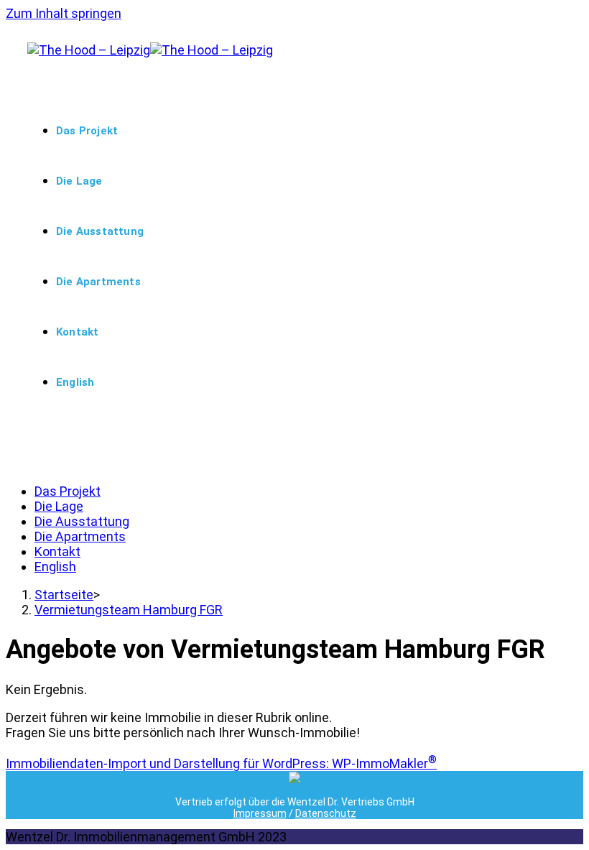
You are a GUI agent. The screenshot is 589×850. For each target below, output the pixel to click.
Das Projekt (67, 491)
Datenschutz (325, 813)
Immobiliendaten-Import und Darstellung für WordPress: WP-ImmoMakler (221, 763)
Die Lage (58, 506)
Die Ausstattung (81, 521)
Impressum (260, 813)
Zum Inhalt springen (63, 13)
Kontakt (57, 551)
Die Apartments (80, 536)
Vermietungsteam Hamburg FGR (128, 609)
